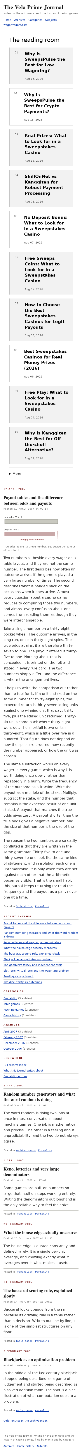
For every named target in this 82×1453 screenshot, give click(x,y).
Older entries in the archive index (25, 1420)
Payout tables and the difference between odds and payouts (33, 500)
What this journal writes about (23, 1070)
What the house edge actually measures (40, 1232)
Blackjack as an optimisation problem (39, 1359)
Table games (24, 1341)
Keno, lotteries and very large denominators (31, 1172)
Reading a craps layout (18, 976)
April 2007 (10, 1031)
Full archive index (14, 1064)
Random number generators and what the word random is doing (39, 1097)
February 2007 (13, 1037)
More (16, 473)
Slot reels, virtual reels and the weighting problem (36, 970)
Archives (19, 19)
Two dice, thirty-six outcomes (22, 982)
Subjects (51, 19)
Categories (35, 19)
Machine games (26, 1150)
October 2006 (12, 1048)
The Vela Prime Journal (33, 7)
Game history (12, 1015)
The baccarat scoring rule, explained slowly (37, 1293)
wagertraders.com (15, 24)
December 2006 (14, 1043)
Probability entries (15, 1076)
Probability (24, 906)
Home (7, 19)
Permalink (42, 906)
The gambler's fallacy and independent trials (32, 965)
